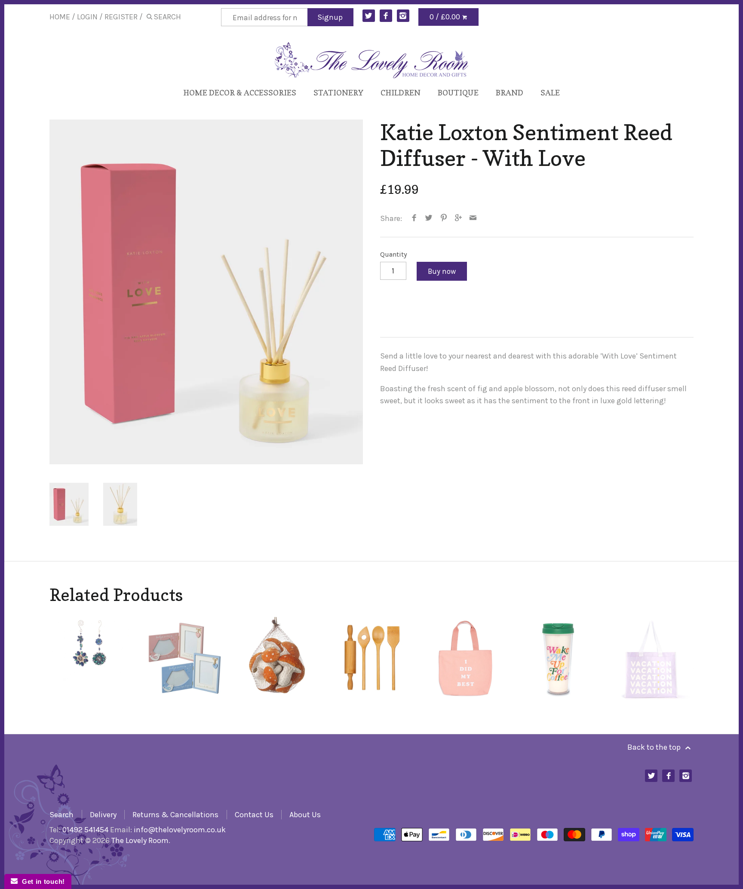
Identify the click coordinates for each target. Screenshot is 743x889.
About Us (305, 814)
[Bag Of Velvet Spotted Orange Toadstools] (278, 659)
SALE (550, 92)
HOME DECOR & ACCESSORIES (239, 92)
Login (87, 16)
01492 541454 (85, 829)
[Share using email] (473, 218)
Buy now (442, 271)
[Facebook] (386, 15)
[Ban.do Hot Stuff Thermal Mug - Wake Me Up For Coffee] (558, 659)
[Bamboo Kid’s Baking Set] (372, 659)
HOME (59, 16)
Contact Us (254, 814)
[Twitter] (368, 15)
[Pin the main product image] (443, 218)
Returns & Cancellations (175, 814)
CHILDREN (401, 92)
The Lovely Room (140, 840)
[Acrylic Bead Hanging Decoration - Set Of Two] (91, 659)
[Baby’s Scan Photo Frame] (185, 659)
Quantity (393, 254)
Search (61, 814)
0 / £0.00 (446, 16)
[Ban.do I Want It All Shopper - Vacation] (652, 659)
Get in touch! (41, 881)
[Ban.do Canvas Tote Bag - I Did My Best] (465, 659)
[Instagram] (403, 15)
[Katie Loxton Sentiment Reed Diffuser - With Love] (206, 292)
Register (121, 16)
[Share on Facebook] (414, 218)
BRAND (509, 92)
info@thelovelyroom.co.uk (180, 829)
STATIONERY (338, 92)
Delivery (103, 814)
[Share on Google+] (459, 218)
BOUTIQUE (458, 92)
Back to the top (654, 747)
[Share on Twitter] (429, 218)
